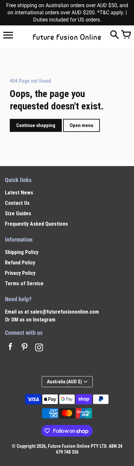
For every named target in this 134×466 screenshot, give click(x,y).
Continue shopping (35, 125)
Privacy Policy (20, 273)
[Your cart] (126, 35)
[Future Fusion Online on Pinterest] (24, 348)
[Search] (114, 35)
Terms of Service (24, 283)
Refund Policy (20, 263)
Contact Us (17, 203)
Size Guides (18, 213)
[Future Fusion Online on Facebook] (10, 348)
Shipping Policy (21, 252)
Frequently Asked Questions (36, 224)
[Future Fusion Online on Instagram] (39, 348)
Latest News (19, 193)
